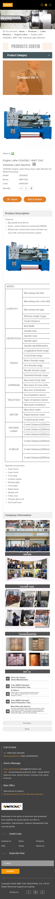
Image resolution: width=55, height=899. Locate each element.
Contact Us (6, 841)
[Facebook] (29, 892)
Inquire (14, 199)
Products (40, 841)
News (21, 841)
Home (21, 846)
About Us (40, 846)
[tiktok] (42, 892)
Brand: (6, 179)
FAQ (3, 846)
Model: (6, 175)
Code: (5, 183)
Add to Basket (35, 199)
